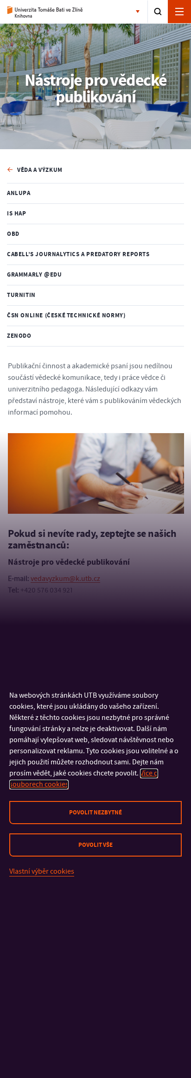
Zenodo (19, 336)
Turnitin (21, 295)
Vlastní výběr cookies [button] (41, 871)
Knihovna (45, 12)
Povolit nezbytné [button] (95, 812)
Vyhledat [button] (158, 11)
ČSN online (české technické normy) (66, 315)
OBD (13, 234)
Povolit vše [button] (95, 845)
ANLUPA (19, 193)
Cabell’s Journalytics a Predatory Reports (78, 254)
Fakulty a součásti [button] (139, 12)
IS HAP (16, 213)
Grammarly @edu (34, 275)
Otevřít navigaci (179, 11)
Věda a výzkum (40, 170)
